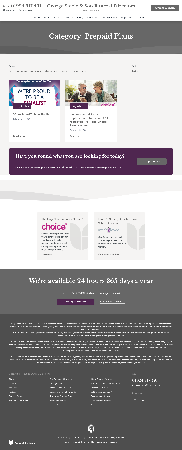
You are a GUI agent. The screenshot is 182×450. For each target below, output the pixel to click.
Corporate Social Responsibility (79, 441)
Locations (57, 17)
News (63, 71)
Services (69, 17)
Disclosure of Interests (101, 400)
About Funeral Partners (101, 379)
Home (37, 17)
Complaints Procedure (107, 441)
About (46, 17)
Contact (12, 404)
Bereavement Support (101, 396)
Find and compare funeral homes (106, 383)
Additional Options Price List (63, 396)
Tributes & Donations (18, 400)
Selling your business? (101, 391)
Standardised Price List (60, 387)
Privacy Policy (63, 437)
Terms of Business (58, 400)
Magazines (51, 71)
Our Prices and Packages (61, 379)
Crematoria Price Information (63, 391)
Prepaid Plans (78, 71)
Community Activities (28, 71)
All (10, 71)
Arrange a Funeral (151, 161)
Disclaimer (93, 437)
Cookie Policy (79, 437)
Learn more (47, 254)
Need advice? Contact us (112, 301)
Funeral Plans (93, 17)
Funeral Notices (110, 17)
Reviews (12, 391)
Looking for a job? (99, 387)
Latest (135, 71)
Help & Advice (127, 17)
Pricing (80, 17)
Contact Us (143, 17)
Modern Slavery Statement (112, 437)
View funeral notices (108, 254)
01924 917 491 (26, 6)
